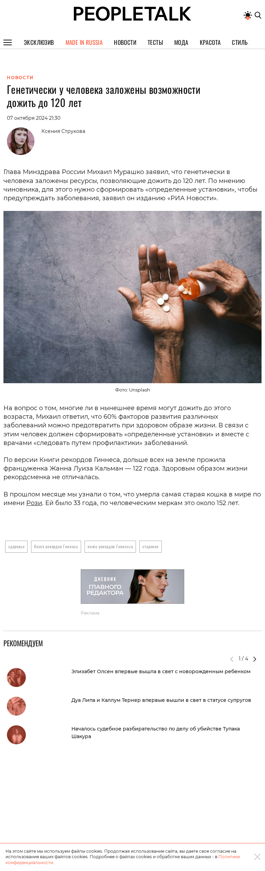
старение (150, 546)
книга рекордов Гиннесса (110, 546)
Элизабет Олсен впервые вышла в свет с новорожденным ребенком (161, 671)
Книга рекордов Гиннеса (56, 546)
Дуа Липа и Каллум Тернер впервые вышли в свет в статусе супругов (161, 700)
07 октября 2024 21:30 (33, 118)
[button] (254, 659)
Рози (34, 503)
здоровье (16, 546)
